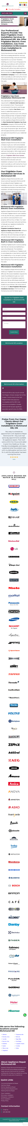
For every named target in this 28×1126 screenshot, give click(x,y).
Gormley (18, 1045)
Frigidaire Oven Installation (10, 15)
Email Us (5, 1109)
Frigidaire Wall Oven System (15, 155)
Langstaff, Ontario (20, 1043)
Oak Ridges (18, 1041)
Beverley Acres (5, 1036)
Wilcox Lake (5, 1048)
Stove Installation (5, 1099)
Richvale (18, 1036)
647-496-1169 (6, 1112)
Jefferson (4, 1034)
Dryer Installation (5, 1093)
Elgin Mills (18, 1039)
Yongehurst (5, 1050)
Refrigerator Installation (7, 1097)
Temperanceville (19, 1034)
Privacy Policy (4, 1100)
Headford (4, 1043)
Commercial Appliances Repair (9, 1083)
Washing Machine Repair (8, 1090)
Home (2, 15)
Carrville (4, 1039)
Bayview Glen (5, 1041)
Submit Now (14, 332)
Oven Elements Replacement (9, 1089)
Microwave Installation (7, 1095)
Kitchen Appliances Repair (8, 1087)
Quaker (4, 1045)
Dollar (17, 1048)
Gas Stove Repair (5, 1085)
